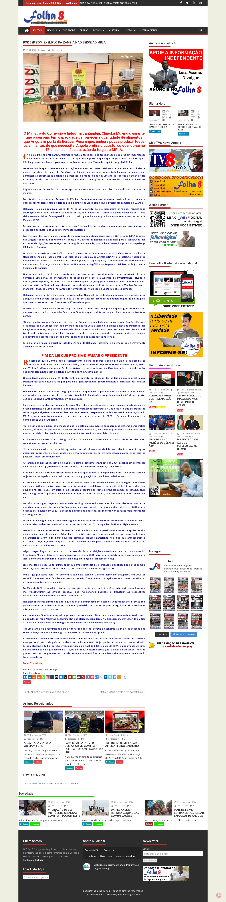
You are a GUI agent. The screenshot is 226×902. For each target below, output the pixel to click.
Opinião (84, 30)
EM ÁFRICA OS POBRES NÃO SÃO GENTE (48, 692)
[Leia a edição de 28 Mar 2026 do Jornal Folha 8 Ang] (155, 585)
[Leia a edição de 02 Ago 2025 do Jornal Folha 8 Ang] (197, 603)
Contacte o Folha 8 (33, 860)
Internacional (149, 30)
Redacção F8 (56, 50)
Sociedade (69, 30)
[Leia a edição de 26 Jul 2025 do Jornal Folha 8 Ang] (155, 621)
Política (37, 30)
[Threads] (56, 677)
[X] (65, 677)
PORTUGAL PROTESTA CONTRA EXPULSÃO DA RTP (161, 399)
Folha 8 (149, 824)
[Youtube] (70, 677)
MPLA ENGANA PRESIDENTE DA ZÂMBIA (121, 692)
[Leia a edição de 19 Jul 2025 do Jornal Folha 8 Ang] (169, 621)
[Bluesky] (61, 677)
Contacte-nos (110, 850)
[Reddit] (34, 677)
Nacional (52, 30)
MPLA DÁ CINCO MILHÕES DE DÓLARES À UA (161, 442)
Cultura (114, 30)
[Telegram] (114, 677)
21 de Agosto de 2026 (60, 802)
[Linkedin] (30, 677)
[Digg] (105, 677)
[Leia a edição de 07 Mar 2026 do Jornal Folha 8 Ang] (197, 585)
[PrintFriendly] (110, 677)
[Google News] (97, 677)
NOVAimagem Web (130, 894)
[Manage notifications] (218, 895)
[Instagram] (48, 677)
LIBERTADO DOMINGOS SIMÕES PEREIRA (161, 126)
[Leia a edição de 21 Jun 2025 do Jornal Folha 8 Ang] (197, 621)
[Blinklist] (79, 677)
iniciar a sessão (40, 783)
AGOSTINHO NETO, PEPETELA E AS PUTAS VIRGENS (97, 3)
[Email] (74, 677)
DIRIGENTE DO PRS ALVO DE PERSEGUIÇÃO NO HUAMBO (187, 444)
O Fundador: (99, 856)
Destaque (29, 762)
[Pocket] (92, 677)
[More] (119, 677)
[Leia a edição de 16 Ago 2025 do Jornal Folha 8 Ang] (169, 603)
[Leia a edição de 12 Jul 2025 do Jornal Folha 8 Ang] (183, 621)
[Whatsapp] (43, 677)
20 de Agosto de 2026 (36, 735)
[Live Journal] (101, 677)
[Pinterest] (83, 677)
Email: (146, 848)
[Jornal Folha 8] (26, 30)
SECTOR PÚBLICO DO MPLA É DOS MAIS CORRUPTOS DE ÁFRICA (189, 400)
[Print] (39, 677)
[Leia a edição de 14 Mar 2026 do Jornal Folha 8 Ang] (183, 585)
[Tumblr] (52, 677)
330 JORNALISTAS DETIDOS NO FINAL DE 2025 (189, 127)
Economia (99, 30)
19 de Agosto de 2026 (118, 735)
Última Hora (155, 131)
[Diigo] (88, 677)
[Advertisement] (147, 17)
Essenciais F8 (91, 850)
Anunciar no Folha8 (125, 856)
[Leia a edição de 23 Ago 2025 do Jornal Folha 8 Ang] (155, 603)
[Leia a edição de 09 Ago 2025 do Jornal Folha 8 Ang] (183, 603)
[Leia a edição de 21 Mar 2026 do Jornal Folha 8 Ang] (169, 585)
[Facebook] (25, 677)
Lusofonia (130, 30)
